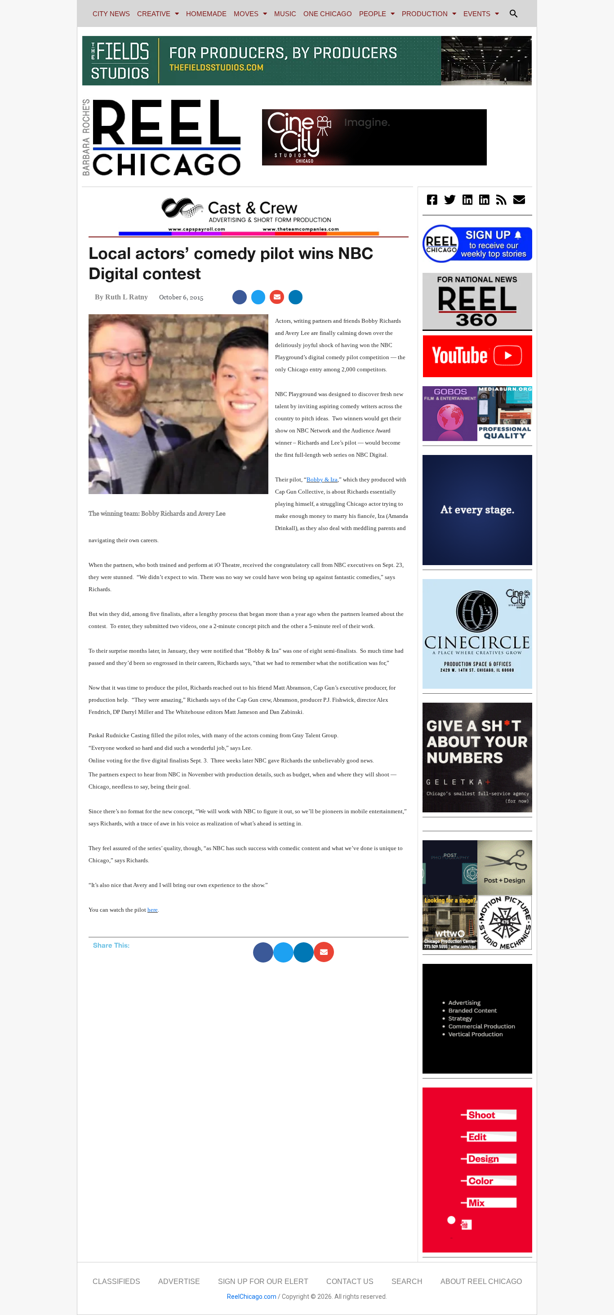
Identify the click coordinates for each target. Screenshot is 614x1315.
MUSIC (285, 14)
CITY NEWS (111, 14)
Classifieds (116, 1281)
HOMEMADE (206, 14)
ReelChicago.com (251, 1296)
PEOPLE (372, 14)
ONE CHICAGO (327, 14)
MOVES (246, 14)
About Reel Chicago (481, 1281)
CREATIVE (153, 14)
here (152, 909)
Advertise (179, 1281)
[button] (514, 13)
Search (407, 1281)
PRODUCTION (425, 14)
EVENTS (476, 14)
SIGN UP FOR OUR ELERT (263, 1281)
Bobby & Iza (322, 479)
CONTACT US (350, 1281)
